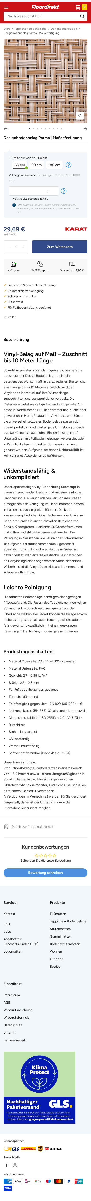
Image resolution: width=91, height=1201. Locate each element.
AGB (7, 1002)
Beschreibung (16, 339)
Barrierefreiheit (14, 1040)
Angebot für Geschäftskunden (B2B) (21, 941)
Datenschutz (13, 1025)
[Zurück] (5, 128)
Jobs (7, 932)
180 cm (54, 165)
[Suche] (45, 16)
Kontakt (9, 914)
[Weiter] (85, 128)
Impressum (12, 995)
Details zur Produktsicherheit (32, 827)
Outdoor (56, 959)
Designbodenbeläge (64, 28)
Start (7, 28)
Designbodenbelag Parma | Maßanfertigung (31, 33)
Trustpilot (10, 317)
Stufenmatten (60, 929)
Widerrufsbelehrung (18, 1010)
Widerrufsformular (17, 1018)
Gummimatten (60, 936)
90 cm (37, 165)
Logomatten (13, 951)
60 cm (20, 165)
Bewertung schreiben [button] (45, 873)
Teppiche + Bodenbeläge (30, 28)
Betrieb (55, 967)
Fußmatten (58, 914)
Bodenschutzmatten (65, 944)
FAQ (7, 924)
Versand (9, 1033)
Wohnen (56, 951)
